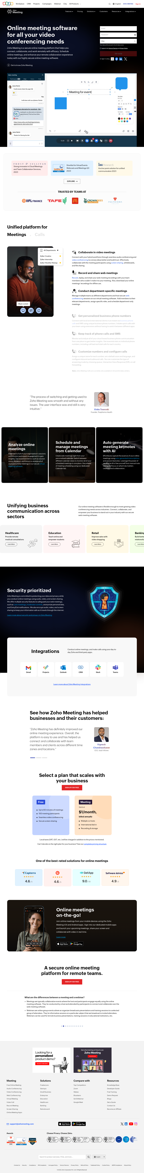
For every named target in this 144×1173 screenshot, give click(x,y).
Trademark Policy (95, 1165)
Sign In (138, 4)
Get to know (22, 65)
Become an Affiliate (114, 1109)
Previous (2, 539)
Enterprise (44, 1095)
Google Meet (78, 1102)
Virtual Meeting (12, 1099)
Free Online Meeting (14, 1085)
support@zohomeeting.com (22, 1124)
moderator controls (34, 605)
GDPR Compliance (117, 1165)
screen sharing (117, 263)
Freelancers (44, 1085)
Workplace (20, 4)
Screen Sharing (12, 1109)
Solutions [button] (90, 11)
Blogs (109, 1099)
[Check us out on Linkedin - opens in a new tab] (126, 1123)
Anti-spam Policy (53, 1165)
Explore (71, 181)
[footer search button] (88, 1157)
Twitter (125, 59)
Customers (104, 11)
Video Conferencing (14, 1092)
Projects (36, 4)
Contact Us (111, 1105)
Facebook (116, 59)
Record (75, 278)
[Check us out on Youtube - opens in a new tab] (131, 1123)
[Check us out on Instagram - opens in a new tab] (135, 1123)
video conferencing (80, 260)
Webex (76, 1092)
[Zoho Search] (109, 4)
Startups (43, 1088)
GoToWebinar (79, 1099)
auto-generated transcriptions (127, 458)
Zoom (76, 1088)
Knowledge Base (113, 1085)
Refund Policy (84, 1165)
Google (112, 59)
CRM (29, 4)
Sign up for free (72, 787)
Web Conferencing (14, 1095)
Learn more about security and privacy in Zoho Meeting (29, 615)
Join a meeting (128, 4)
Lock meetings (20, 605)
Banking (43, 1105)
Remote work (45, 1109)
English (118, 4)
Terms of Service (113, 48)
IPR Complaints (42, 1165)
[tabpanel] (72, 739)
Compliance (32, 1165)
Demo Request (112, 1095)
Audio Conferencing (14, 1088)
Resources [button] (116, 11)
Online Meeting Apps (14, 1112)
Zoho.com (8, 4)
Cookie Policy (106, 1165)
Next (142, 539)
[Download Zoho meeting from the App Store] (64, 1124)
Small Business (45, 1092)
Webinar (57, 4)
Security (24, 1165)
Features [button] (68, 11)
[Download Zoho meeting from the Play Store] (79, 1124)
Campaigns (47, 4)
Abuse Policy (127, 1165)
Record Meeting (12, 1105)
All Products (74, 4)
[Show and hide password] (135, 34)
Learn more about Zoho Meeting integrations (72, 684)
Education (44, 1099)
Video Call (10, 1102)
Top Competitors (80, 1085)
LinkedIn (121, 59)
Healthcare (44, 1102)
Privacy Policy (124, 48)
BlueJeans (77, 1095)
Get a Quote (111, 1102)
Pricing (80, 11)
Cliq (65, 4)
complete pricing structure (95, 844)
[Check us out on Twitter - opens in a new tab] (122, 1123)
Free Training (112, 1092)
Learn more (12, 544)
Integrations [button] (129, 11)
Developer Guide (113, 1088)
